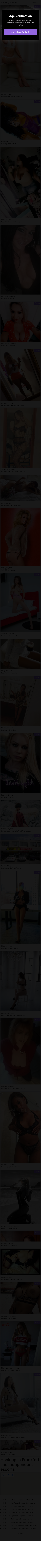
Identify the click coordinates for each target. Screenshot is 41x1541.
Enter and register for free (20, 32)
